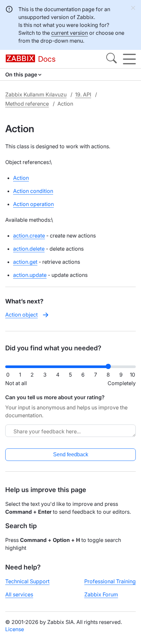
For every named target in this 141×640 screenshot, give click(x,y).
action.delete (29, 248)
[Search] (111, 59)
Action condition (33, 191)
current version (69, 33)
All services (19, 594)
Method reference (27, 103)
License (14, 629)
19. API (83, 94)
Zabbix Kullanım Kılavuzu (36, 94)
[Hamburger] (129, 59)
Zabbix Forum (101, 594)
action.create (29, 235)
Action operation (33, 204)
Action (21, 178)
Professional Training (110, 581)
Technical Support (27, 581)
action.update (30, 275)
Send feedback (70, 454)
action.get (25, 261)
